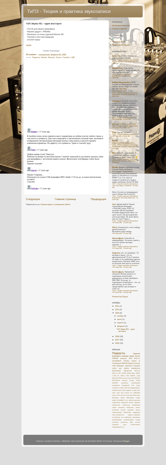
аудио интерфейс (118, 400)
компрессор (116, 405)
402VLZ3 (137, 371)
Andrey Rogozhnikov (121, 82)
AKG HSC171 (134, 358)
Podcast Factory (128, 380)
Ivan (114, 204)
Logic (138, 375)
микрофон (116, 356)
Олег (114, 132)
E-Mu (127, 375)
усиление (115, 422)
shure (114, 395)
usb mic (122, 395)
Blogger (126, 441)
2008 (117, 336)
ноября (120, 316)
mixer (114, 393)
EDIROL (133, 375)
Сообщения (116, 363)
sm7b (118, 395)
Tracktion (66, 57)
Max (114, 153)
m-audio (134, 390)
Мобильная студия (133, 397)
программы (136, 417)
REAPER (115, 383)
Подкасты (36, 57)
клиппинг (137, 402)
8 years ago (127, 119)
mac (138, 390)
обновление (127, 412)
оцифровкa (136, 412)
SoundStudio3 (135, 383)
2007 (117, 340)
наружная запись (133, 410)
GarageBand (116, 361)
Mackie (44, 57)
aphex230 (128, 366)
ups (120, 368)
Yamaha (126, 361)
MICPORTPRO (117, 378)
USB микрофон (118, 366)
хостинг (137, 422)
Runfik (115, 141)
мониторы (115, 410)
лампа (114, 407)
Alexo (114, 227)
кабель (126, 368)
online (114, 368)
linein (124, 390)
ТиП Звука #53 (117, 233)
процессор (128, 371)
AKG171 (114, 373)
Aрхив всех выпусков (121, 25)
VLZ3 (129, 388)
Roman (115, 167)
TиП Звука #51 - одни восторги (126, 330)
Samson (137, 363)
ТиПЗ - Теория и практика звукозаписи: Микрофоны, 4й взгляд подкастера (125, 93)
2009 (117, 313)
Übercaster (136, 395)
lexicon (120, 390)
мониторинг (116, 371)
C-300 (114, 375)
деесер (131, 400)
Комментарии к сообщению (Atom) (55, 204)
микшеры (121, 407)
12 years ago (127, 222)
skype (131, 356)
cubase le (135, 361)
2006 (117, 343)
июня (119, 319)
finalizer (137, 388)
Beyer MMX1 (136, 373)
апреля (120, 323)
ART (119, 373)
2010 (117, 310)
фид (131, 422)
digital (133, 388)
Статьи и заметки (119, 29)
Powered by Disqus (120, 297)
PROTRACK (116, 380)
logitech (128, 390)
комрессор (126, 405)
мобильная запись (133, 407)
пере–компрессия (118, 415)
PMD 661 (137, 378)
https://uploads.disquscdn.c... (124, 143)
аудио (28, 45)
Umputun (116, 253)
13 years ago (127, 248)
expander (136, 366)
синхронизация (129, 420)
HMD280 (124, 363)
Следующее (33, 199)
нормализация (117, 412)
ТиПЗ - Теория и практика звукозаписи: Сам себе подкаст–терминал (125, 184)
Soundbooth (116, 385)
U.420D (121, 388)
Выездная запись (118, 397)
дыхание (137, 400)
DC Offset (120, 375)
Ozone (58, 57)
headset (114, 390)
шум (124, 424)
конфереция (136, 405)
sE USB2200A (135, 393)
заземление (116, 402)
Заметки (136, 354)
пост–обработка (126, 417)
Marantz (51, 57)
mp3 (118, 393)
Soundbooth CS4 (128, 385)
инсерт (131, 402)
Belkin (129, 373)
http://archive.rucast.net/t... (126, 124)
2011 (117, 306)
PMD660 (115, 358)
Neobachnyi (117, 68)
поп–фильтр (116, 417)
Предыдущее (98, 199)
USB (73, 57)
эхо (123, 427)
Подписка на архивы (121, 45)
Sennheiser (124, 383)
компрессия (135, 368)
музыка (123, 410)
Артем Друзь (118, 238)
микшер (125, 356)
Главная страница (65, 199)
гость (126, 400)
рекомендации (117, 420)
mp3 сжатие (125, 393)
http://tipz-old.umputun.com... (120, 90)
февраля (121, 326)
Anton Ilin (116, 56)
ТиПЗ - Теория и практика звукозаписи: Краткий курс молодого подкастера (125, 60)
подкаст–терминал (134, 415)
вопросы (123, 358)
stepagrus (116, 101)
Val (113, 124)
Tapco (138, 385)
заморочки (124, 402)
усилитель (124, 422)
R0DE (138, 380)
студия (138, 420)
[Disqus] (66, 92)
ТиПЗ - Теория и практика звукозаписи (69, 11)
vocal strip (129, 395)
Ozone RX (130, 378)
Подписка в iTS (118, 42)
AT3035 (124, 373)
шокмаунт (115, 424)
